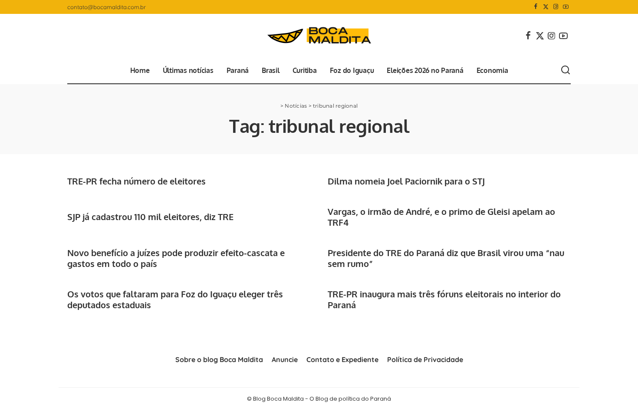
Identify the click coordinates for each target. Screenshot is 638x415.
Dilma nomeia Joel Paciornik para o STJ (406, 181)
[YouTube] (566, 7)
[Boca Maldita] (319, 36)
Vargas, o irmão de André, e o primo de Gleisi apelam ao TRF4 (441, 217)
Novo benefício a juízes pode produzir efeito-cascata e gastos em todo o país (176, 258)
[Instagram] (556, 7)
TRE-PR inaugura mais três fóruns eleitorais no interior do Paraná (444, 299)
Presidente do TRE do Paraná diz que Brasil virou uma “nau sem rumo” (446, 258)
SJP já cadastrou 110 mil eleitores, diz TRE (150, 216)
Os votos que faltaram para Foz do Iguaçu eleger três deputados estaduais (175, 299)
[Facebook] (536, 7)
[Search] (565, 70)
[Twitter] (546, 7)
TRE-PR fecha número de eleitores (136, 181)
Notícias (296, 105)
